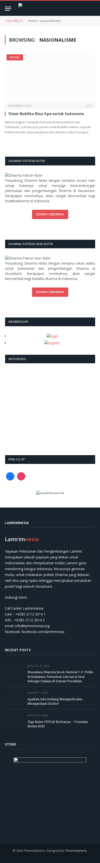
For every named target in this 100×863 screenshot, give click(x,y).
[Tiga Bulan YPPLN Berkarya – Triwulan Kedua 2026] (14, 721)
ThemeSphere (76, 850)
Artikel (14, 57)
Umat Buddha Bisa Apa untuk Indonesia (46, 113)
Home (32, 21)
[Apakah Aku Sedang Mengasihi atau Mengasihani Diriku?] (14, 698)
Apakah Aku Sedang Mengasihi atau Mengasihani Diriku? (54, 701)
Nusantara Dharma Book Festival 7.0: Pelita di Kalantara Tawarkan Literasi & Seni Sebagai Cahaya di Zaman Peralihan (60, 676)
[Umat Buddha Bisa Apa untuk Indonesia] (50, 78)
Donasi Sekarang (50, 214)
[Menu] (8, 8)
